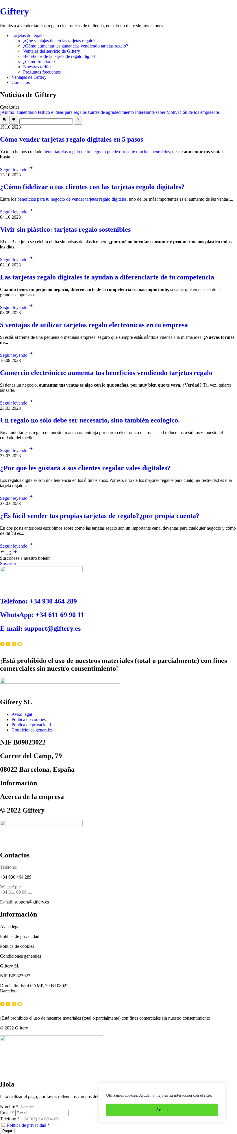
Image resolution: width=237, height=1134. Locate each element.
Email (7, 1112)
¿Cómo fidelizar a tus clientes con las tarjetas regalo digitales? (92, 187)
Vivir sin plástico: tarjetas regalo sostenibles (65, 229)
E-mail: (6, 901)
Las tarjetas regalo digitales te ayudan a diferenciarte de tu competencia (107, 277)
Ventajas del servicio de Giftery (51, 51)
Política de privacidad (26, 1125)
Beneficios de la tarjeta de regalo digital (59, 56)
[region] (161, 1102)
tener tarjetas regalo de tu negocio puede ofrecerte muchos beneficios (107, 151)
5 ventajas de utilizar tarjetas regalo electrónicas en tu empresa (94, 325)
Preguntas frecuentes (42, 71)
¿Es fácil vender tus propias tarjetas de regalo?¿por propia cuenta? (99, 516)
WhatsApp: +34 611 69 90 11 (42, 615)
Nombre (9, 1106)
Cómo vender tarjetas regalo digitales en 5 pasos (71, 139)
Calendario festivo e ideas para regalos (52, 112)
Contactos (21, 82)
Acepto (162, 1110)
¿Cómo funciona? (39, 61)
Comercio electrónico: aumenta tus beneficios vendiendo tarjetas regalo (106, 372)
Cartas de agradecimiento (111, 112)
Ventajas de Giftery (29, 77)
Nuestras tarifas (37, 66)
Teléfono (10, 1118)
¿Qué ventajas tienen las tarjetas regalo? (59, 40)
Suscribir (8, 563)
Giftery (14, 11)
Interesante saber (150, 112)
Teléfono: (8, 867)
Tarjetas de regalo (28, 35)
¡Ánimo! (8, 112)
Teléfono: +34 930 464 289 (38, 601)
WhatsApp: (10, 886)
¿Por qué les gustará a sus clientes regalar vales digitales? (85, 468)
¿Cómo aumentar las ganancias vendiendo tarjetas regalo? (75, 45)
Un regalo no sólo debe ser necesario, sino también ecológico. (90, 420)
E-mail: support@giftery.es (40, 628)
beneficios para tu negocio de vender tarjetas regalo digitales (72, 199)
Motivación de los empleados (193, 112)
